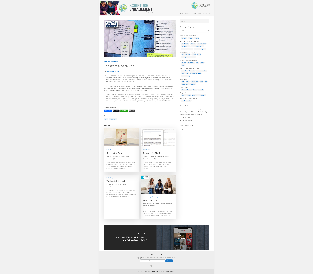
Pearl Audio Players (185, 117)
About (199, 13)
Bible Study (107, 61)
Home (181, 13)
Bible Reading (147, 197)
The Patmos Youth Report (187, 120)
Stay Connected (156, 255)
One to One (113, 119)
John (106, 119)
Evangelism (114, 61)
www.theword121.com (113, 71)
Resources (187, 13)
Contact (205, 13)
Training (194, 13)
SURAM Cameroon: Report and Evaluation (191, 114)
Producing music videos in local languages (191, 109)
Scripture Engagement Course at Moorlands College (194, 112)
